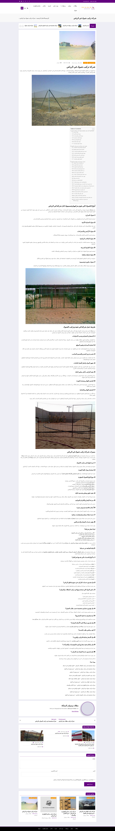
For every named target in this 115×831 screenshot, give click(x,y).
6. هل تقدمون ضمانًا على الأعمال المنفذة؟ (80, 191)
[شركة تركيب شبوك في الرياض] (32, 735)
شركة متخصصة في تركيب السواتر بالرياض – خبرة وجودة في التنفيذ (80, 695)
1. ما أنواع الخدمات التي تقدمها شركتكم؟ (80, 182)
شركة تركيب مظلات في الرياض (32, 25)
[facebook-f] (29, 1)
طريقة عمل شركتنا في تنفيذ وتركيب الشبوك (79, 146)
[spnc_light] (25, 8)
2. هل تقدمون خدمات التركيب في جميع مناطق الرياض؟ (83, 184)
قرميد (49, 6)
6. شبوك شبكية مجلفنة (77, 141)
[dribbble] (25, 1)
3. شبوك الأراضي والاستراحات (78, 135)
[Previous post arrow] (94, 720)
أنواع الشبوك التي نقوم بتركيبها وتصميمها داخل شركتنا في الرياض (82, 130)
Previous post (62, 719)
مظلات (75, 6)
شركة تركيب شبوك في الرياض (51, 25)
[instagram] (23, 1)
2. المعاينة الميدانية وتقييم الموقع (78, 149)
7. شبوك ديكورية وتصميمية (77, 143)
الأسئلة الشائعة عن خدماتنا (78, 180)
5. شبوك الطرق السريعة (77, 139)
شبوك (75, 10)
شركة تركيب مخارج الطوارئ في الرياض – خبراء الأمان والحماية (81, 685)
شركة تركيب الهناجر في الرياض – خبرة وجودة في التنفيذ (82, 682)
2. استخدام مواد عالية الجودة (78, 164)
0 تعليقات (58, 62)
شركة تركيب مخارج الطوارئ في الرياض (49, 815)
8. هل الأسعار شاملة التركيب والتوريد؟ (80, 195)
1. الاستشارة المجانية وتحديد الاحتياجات (79, 147)
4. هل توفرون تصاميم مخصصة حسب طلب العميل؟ (82, 187)
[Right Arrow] (20, 26)
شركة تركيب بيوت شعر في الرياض (62, 733)
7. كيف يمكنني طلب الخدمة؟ (78, 193)
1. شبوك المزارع (75, 132)
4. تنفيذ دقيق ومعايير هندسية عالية (79, 168)
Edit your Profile (72, 708)
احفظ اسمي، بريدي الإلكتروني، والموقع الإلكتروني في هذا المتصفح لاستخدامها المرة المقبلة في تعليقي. (73, 779)
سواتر (69, 6)
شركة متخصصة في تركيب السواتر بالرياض (72, 25)
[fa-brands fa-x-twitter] (27, 1)
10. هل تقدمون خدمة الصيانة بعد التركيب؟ (81, 199)
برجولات (64, 6)
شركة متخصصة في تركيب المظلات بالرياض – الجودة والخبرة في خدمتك (79, 665)
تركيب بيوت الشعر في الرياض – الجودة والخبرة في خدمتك (82, 675)
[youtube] (21, 1)
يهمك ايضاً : (77, 200)
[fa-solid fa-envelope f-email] (19, 1)
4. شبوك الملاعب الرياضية (77, 137)
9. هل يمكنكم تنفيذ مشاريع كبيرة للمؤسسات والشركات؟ (83, 197)
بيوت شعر (55, 6)
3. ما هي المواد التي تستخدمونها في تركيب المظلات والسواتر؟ (84, 186)
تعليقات (93, 759)
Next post (54, 719)
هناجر (44, 6)
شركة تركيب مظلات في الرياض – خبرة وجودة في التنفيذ (82, 691)
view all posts (75, 711)
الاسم (94, 771)
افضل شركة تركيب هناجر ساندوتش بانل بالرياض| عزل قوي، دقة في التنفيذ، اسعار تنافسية (84, 744)
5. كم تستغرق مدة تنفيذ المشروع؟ (79, 189)
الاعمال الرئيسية (91, 62)
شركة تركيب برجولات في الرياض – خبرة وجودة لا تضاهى (82, 672)
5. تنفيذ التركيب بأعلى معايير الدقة (78, 155)
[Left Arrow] (23, 26)
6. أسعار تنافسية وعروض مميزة (78, 172)
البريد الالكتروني (54, 771)
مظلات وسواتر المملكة (76, 62)
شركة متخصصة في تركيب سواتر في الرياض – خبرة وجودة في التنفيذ (79, 669)
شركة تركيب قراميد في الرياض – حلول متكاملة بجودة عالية (82, 678)
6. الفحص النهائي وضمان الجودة (78, 157)
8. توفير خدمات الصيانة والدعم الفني (79, 176)
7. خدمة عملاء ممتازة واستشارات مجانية (79, 174)
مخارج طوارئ (36, 6)
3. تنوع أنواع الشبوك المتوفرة (78, 166)
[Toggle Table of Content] (92, 129)
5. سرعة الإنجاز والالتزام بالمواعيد (78, 170)
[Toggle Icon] (22, 8)
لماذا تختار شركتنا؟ (76, 178)
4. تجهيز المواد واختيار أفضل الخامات (79, 153)
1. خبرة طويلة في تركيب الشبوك (78, 163)
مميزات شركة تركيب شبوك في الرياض (78, 161)
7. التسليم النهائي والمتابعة (77, 159)
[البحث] (27, 8)
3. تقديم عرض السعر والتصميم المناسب (79, 151)
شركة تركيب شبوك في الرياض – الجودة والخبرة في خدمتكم (81, 688)
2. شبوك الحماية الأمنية (77, 134)
